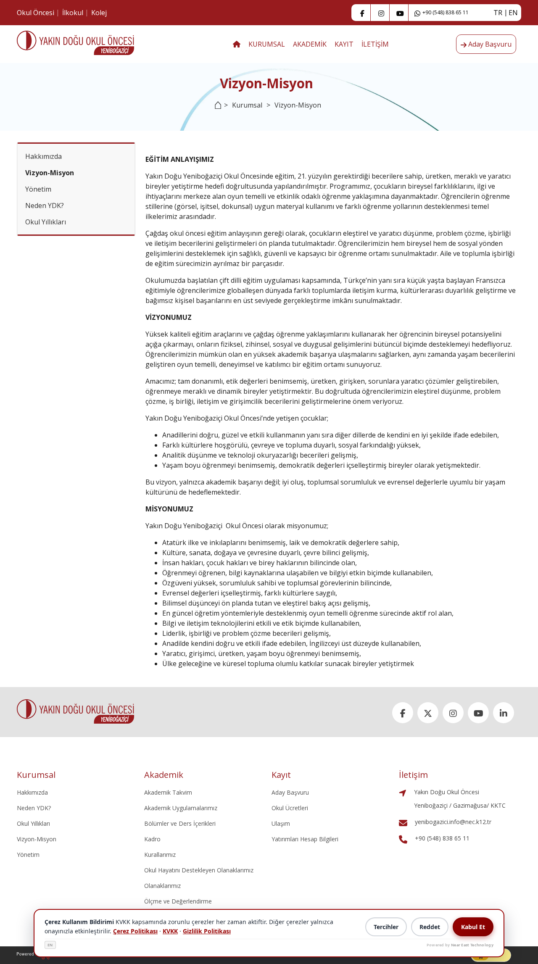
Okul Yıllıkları (45, 222)
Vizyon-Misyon (49, 172)
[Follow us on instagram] (381, 12)
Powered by (460, 945)
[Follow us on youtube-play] (400, 12)
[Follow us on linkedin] (503, 712)
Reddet (429, 927)
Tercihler (386, 927)
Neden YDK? (44, 205)
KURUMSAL (266, 44)
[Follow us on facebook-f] (362, 12)
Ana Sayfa (216, 110)
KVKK (170, 931)
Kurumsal (247, 105)
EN (50, 945)
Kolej (99, 12)
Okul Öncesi (35, 12)
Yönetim (38, 189)
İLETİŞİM (375, 44)
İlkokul (72, 12)
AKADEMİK (310, 44)
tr (497, 12)
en (513, 12)
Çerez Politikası (135, 931)
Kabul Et (473, 927)
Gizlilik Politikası (207, 931)
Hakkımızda (43, 156)
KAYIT (344, 44)
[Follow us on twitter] (427, 712)
